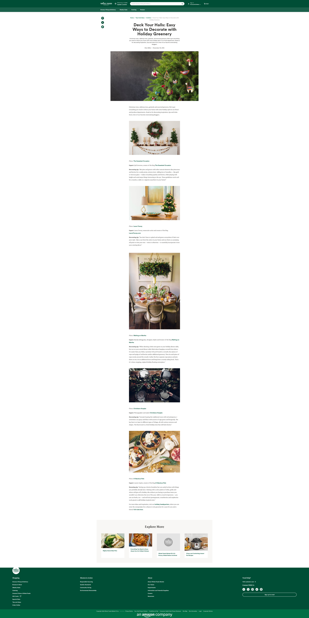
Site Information (193, 611)
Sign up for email (269, 595)
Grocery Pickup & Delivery (20, 582)
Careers (150, 593)
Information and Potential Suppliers (158, 590)
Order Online (16, 605)
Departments (152, 587)
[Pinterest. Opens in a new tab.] (102, 18)
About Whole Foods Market (156, 582)
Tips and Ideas (16, 602)
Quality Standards (85, 585)
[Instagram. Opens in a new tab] (252, 589)
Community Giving (85, 587)
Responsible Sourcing (86, 582)
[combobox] (154, 4)
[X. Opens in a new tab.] (102, 26)
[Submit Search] (182, 4)
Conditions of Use (153, 611)
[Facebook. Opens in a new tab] (243, 589)
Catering (15, 590)
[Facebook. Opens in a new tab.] (102, 22)
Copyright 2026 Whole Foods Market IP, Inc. (107, 611)
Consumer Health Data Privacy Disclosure (170, 611)
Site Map (185, 611)
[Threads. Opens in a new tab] (261, 589)
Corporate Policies (208, 611)
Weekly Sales (16, 587)
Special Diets (16, 599)
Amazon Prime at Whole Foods (21, 593)
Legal (200, 611)
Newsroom (151, 596)
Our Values (151, 585)
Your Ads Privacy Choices (140, 611)
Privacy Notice (129, 611)
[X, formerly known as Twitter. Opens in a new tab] (248, 589)
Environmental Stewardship (88, 590)
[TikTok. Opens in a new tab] (256, 589)
